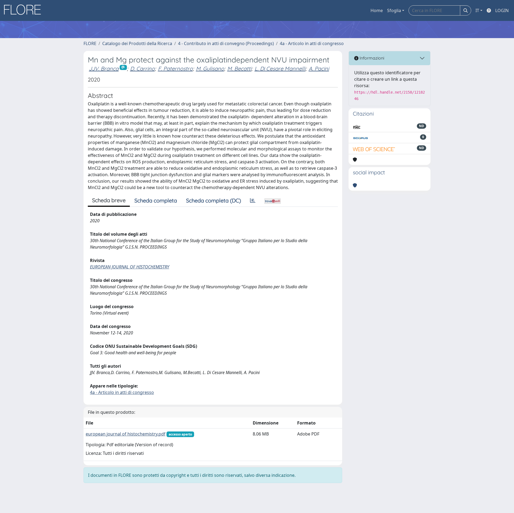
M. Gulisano (210, 68)
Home (377, 10)
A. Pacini (319, 68)
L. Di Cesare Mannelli (280, 68)
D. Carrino (142, 68)
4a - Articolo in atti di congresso (312, 43)
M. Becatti (239, 68)
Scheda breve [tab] (109, 200)
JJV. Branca (104, 68)
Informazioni (371, 58)
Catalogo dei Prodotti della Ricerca (137, 43)
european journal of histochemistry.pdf (125, 434)
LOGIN (502, 10)
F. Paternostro (175, 68)
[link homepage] (24, 10)
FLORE (90, 43)
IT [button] (477, 10)
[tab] (252, 200)
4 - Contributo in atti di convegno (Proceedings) (226, 43)
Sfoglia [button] (394, 10)
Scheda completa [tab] (155, 200)
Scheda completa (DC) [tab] (213, 200)
